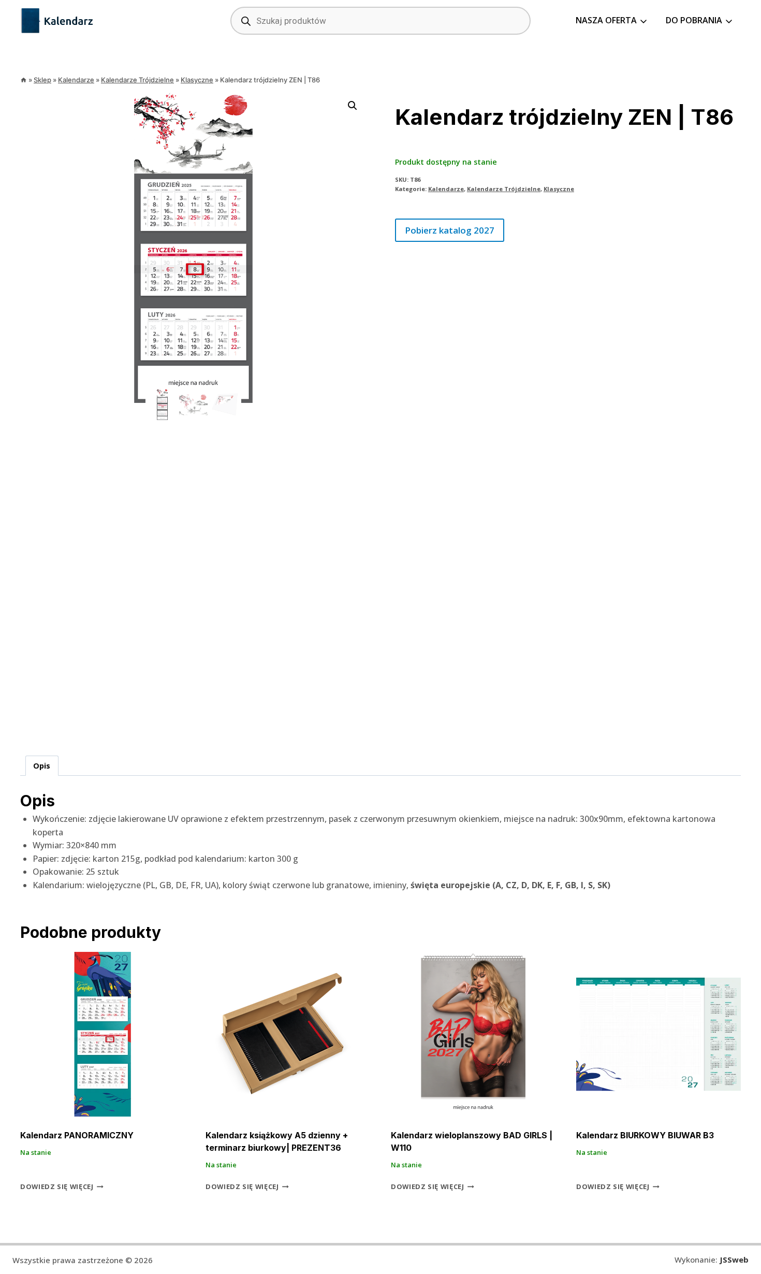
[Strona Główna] (23, 80)
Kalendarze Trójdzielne (503, 189)
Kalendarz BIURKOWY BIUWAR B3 (645, 1135)
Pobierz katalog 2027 (449, 230)
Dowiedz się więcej (57, 1186)
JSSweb (734, 1259)
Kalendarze (446, 189)
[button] (352, 105)
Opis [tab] (41, 766)
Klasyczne (559, 189)
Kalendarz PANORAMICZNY (77, 1135)
